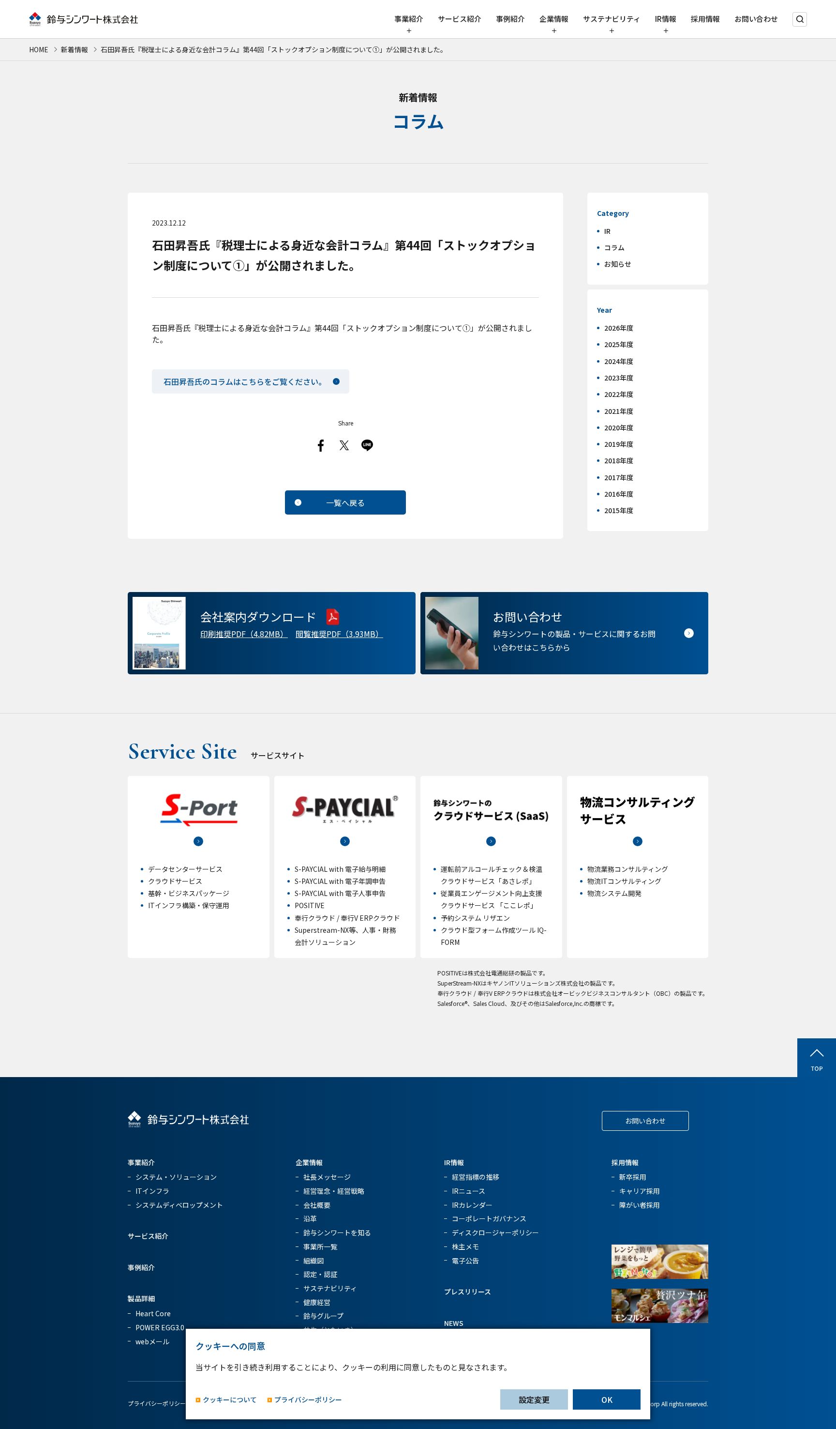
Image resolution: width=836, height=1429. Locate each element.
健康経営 (316, 1302)
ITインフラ (152, 1191)
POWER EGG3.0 (159, 1327)
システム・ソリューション (176, 1177)
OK (606, 1399)
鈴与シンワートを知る (337, 1232)
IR (607, 231)
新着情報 (74, 49)
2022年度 (618, 394)
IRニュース (468, 1191)
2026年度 (618, 328)
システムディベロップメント (179, 1205)
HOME (38, 49)
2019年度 (618, 444)
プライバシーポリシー (157, 1403)
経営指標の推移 (475, 1177)
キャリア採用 (639, 1191)
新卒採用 (632, 1177)
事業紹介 (408, 19)
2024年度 (618, 361)
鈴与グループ (323, 1316)
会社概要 (316, 1205)
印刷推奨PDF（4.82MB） (244, 633)
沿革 (310, 1218)
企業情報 (553, 19)
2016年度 (618, 494)
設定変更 (534, 1399)
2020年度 (618, 427)
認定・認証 (320, 1274)
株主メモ (465, 1246)
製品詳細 (141, 1298)
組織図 (313, 1260)
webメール (152, 1341)
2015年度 (618, 510)
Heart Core (153, 1313)
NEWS (453, 1323)
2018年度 (618, 460)
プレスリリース (467, 1291)
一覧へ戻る (345, 502)
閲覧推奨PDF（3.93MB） (339, 633)
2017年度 (618, 477)
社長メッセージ (327, 1177)
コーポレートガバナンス (489, 1218)
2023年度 (618, 377)
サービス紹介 (459, 19)
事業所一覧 (320, 1246)
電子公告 (465, 1260)
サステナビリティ (612, 19)
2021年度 (618, 411)
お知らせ (617, 264)
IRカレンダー (472, 1205)
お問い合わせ (756, 19)
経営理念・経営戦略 (333, 1191)
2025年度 (618, 344)
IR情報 (665, 19)
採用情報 (705, 19)
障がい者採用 (639, 1205)
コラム (614, 247)
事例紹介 (510, 19)
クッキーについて (230, 1400)
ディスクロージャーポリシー (495, 1232)
